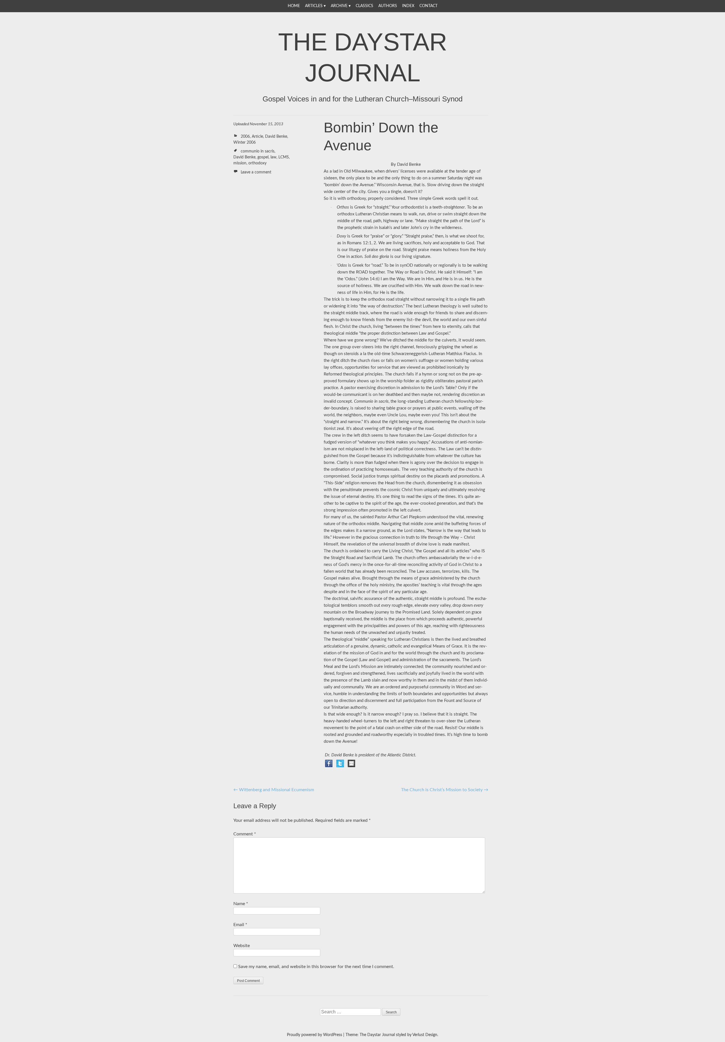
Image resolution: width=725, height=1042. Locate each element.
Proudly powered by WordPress (314, 1035)
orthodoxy (257, 163)
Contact (428, 6)
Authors (387, 6)
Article (257, 137)
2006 (245, 137)
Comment (244, 834)
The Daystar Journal (362, 57)
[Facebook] (329, 763)
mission (239, 163)
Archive (339, 6)
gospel (262, 157)
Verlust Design (424, 1035)
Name (240, 903)
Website (241, 945)
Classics (364, 6)
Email (240, 924)
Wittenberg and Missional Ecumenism (273, 790)
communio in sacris (257, 151)
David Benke (276, 137)
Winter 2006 (244, 143)
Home (294, 6)
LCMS (283, 157)
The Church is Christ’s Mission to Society (444, 790)
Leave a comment (256, 172)
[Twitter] (340, 763)
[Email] (351, 763)
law (273, 157)
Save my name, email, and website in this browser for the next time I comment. (316, 966)
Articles (314, 6)
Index (408, 6)
